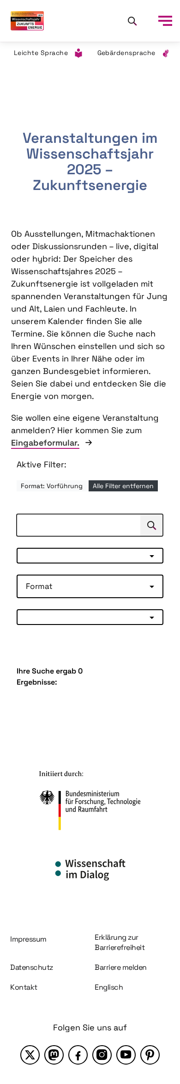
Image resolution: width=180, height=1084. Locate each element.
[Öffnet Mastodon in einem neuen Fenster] (54, 1055)
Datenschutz (31, 967)
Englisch (109, 987)
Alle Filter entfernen (123, 486)
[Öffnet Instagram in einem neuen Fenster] (102, 1055)
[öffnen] (165, 21)
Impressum (28, 939)
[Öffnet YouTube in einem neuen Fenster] (126, 1055)
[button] (90, 555)
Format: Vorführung (52, 486)
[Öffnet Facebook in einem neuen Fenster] (78, 1055)
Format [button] (39, 586)
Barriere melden (121, 967)
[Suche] (132, 21)
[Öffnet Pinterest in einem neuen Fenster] (150, 1055)
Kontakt (23, 987)
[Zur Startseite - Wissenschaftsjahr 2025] (27, 21)
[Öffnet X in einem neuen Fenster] (30, 1055)
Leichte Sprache (41, 53)
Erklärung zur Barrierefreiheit (119, 942)
